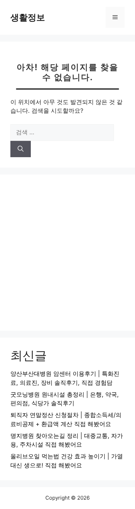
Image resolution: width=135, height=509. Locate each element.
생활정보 (27, 17)
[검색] (20, 149)
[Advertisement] (67, 252)
